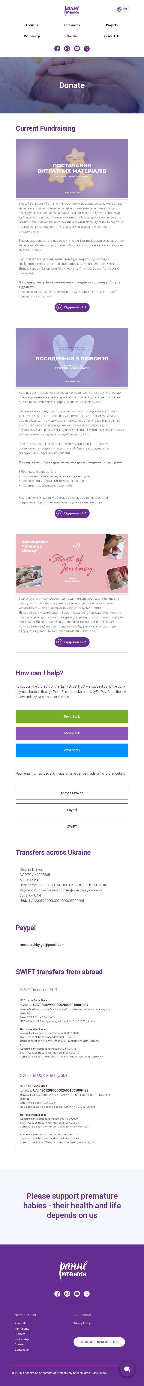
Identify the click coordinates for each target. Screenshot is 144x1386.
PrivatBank (72, 716)
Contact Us (112, 36)
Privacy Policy (82, 1323)
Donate (72, 36)
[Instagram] (67, 48)
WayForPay (72, 750)
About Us (32, 25)
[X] (87, 49)
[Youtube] (77, 48)
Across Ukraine (72, 793)
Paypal (72, 810)
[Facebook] (57, 48)
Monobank (72, 733)
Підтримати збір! (75, 307)
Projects (112, 25)
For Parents (72, 25)
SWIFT (72, 827)
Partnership (32, 36)
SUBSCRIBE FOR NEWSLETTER (99, 1342)
